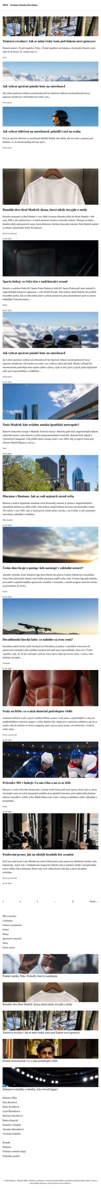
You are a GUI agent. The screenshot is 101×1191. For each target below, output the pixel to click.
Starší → (94, 901)
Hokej (5, 305)
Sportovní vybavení (10, 233)
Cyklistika (6, 663)
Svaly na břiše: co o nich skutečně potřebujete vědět (37, 711)
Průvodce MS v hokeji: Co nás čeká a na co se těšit (37, 782)
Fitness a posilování (10, 735)
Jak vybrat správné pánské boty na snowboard (34, 86)
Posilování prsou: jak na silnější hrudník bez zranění (38, 854)
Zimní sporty (7, 103)
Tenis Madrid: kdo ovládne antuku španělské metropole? (41, 424)
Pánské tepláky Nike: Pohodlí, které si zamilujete (30, 975)
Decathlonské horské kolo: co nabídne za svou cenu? (38, 639)
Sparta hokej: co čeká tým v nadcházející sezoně (35, 281)
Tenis (4, 57)
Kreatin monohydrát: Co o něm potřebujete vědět (30, 1060)
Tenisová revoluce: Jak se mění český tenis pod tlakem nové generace (49, 41)
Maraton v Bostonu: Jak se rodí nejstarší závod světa (38, 496)
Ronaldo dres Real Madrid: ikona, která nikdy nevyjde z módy (45, 209)
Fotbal (5, 592)
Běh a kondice (8, 520)
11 (73, 901)
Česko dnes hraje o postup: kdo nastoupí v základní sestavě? (43, 568)
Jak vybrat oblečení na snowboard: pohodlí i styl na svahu (42, 131)
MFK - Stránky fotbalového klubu (20, 5)
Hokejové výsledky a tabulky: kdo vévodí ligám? (30, 1089)
